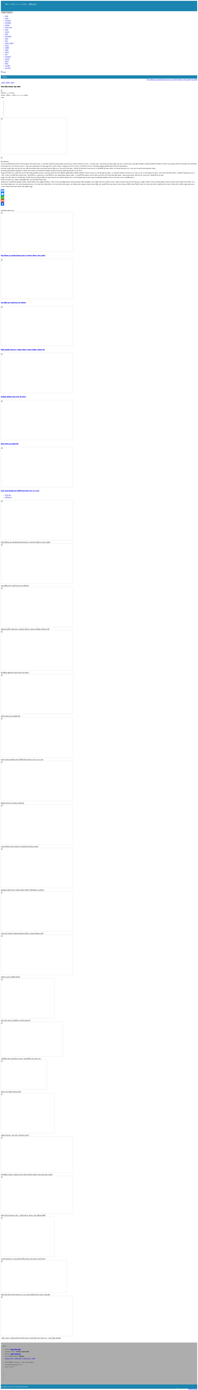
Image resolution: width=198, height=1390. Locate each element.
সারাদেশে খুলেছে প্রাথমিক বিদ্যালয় (10, 977)
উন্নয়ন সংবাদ (8, 27)
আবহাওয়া (7, 25)
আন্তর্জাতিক (8, 23)
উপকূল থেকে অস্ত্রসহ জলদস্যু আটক (11, 1092)
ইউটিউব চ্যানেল (33, 4)
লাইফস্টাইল (8, 57)
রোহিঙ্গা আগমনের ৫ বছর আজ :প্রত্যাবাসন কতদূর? (15, 1135)
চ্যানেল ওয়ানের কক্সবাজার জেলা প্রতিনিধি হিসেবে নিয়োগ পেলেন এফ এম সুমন (20, 491)
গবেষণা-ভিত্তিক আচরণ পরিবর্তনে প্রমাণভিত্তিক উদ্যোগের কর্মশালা (19, 847)
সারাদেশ (7, 52)
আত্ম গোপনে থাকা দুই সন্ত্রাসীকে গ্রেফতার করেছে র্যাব (15, 1020)
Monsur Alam (192, 1389)
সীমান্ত (7, 61)
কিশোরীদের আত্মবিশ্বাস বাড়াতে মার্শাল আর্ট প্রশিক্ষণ (13, 397)
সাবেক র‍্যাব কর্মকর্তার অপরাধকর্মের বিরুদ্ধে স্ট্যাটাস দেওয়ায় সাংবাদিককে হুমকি (22, 934)
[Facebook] (99, 190)
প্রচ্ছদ (6, 16)
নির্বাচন (6, 39)
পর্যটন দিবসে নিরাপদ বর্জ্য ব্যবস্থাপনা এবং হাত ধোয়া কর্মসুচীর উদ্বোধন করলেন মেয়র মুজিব (25, 1295)
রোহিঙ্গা (6, 50)
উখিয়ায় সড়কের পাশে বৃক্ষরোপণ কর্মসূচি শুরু (12, 803)
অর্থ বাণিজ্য (8, 20)
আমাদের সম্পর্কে (9, 1358)
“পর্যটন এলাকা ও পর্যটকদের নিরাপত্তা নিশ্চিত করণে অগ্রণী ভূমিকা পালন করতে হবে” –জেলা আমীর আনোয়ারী (31, 1338)
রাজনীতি (7, 48)
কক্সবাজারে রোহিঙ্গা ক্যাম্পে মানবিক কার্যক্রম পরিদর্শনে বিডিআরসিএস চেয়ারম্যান (22, 890)
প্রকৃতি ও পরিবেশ (9, 43)
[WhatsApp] (99, 197)
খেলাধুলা (7, 32)
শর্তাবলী (33, 1358)
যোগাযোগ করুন (26, 1358)
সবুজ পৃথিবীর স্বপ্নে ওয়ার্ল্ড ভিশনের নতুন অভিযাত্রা (13, 302)
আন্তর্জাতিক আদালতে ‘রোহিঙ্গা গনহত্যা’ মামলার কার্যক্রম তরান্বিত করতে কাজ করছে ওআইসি (26, 1175)
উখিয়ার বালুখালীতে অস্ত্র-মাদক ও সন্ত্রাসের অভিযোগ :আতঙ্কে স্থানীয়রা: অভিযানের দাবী (23, 350)
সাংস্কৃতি (7, 59)
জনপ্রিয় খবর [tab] (8, 497)
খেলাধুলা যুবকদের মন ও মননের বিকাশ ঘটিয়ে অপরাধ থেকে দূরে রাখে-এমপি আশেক (23, 1259)
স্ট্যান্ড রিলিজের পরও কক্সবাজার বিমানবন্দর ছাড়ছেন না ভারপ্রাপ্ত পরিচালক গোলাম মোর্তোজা (154, 80)
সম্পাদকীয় (7, 66)
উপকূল (6, 30)
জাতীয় (6, 34)
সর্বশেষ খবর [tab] (8, 495)
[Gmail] (99, 200)
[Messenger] (99, 194)
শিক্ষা (6, 54)
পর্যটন (6, 41)
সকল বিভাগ (8, 68)
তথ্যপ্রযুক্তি (8, 36)
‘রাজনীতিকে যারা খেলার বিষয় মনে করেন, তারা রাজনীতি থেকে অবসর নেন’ (21, 1059)
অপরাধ (6, 18)
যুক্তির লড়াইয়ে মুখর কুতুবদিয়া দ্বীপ (9, 444)
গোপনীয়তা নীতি (18, 1358)
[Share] (99, 204)
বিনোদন (7, 45)
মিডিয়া (6, 63)
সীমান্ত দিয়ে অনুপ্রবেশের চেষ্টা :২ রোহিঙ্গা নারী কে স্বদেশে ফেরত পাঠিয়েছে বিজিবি (23, 1215)
